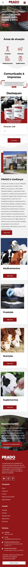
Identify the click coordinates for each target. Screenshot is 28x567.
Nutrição (20, 54)
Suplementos (20, 63)
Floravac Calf (9, 126)
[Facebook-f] (13, 478)
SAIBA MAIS (5, 25)
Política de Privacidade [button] (8, 558)
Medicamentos (8, 63)
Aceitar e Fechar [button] (14, 563)
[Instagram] (8, 478)
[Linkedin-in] (4, 478)
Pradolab (8, 54)
